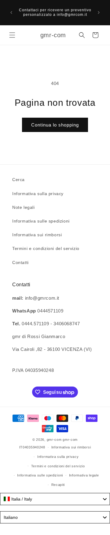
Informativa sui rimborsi (37, 234)
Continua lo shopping (55, 124)
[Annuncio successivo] (98, 12)
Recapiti (58, 485)
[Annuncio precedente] (11, 12)
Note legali (23, 207)
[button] (12, 35)
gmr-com (54, 439)
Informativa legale (84, 475)
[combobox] (55, 499)
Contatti (20, 262)
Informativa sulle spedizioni (41, 221)
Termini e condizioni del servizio (45, 248)
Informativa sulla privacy (38, 193)
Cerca (18, 179)
